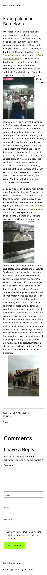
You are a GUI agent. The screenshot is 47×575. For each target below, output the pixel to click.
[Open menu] (42, 5)
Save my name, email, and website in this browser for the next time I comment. (24, 535)
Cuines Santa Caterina (32, 205)
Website (8, 519)
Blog (27, 413)
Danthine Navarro (12, 5)
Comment (9, 465)
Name (7, 495)
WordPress (29, 569)
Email (7, 507)
